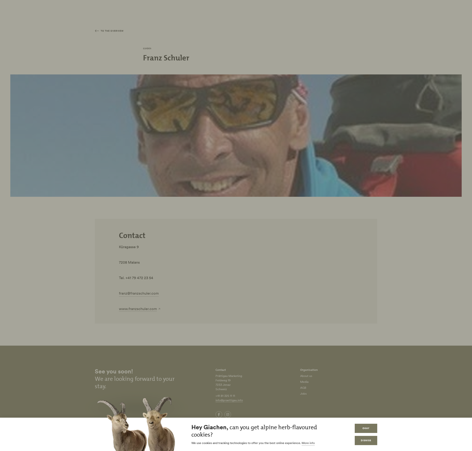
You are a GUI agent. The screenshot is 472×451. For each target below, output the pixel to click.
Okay (365, 428)
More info (308, 443)
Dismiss (366, 440)
